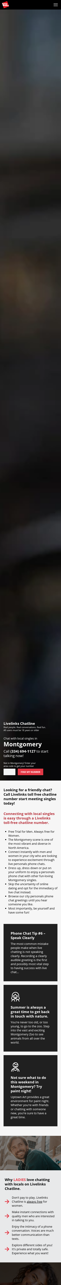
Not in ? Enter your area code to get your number (20, 764)
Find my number (30, 771)
